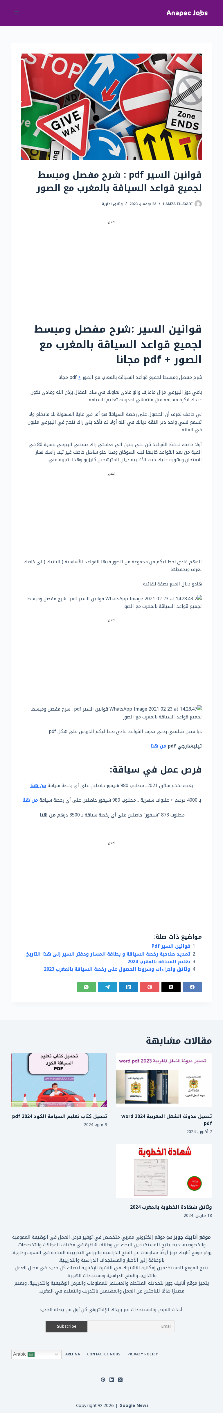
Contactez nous (103, 1354)
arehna (72, 1354)
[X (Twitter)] (171, 987)
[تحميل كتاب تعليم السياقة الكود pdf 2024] (59, 1080)
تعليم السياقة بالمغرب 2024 (158, 961)
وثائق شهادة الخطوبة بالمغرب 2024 (171, 1207)
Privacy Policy (142, 1354)
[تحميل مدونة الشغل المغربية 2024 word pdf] (164, 1080)
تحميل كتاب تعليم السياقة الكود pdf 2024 (59, 1116)
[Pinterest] (149, 987)
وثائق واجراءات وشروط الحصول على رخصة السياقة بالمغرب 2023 (117, 969)
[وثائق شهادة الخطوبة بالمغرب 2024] (164, 1171)
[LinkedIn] (128, 987)
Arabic (20, 1354)
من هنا (158, 745)
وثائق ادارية (112, 204)
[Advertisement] (111, 266)
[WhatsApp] (86, 987)
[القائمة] (16, 13)
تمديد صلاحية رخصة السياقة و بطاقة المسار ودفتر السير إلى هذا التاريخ (108, 953)
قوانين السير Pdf (171, 946)
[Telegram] (107, 987)
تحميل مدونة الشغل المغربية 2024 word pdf (166, 1120)
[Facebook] (192, 987)
